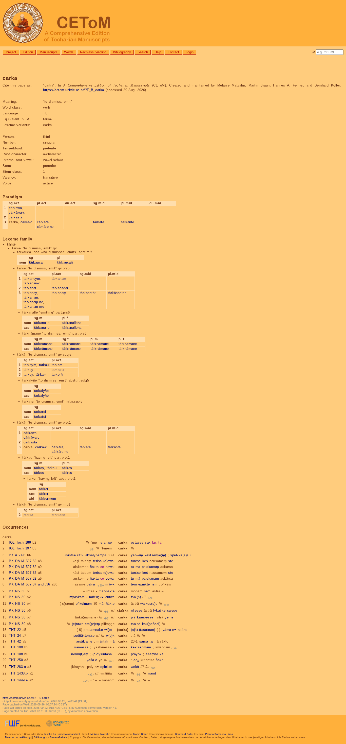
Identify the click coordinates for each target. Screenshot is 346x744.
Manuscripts (48, 52)
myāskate (77, 597)
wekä (135, 667)
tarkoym (30, 365)
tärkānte (127, 222)
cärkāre (43, 222)
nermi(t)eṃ (79, 654)
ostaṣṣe (137, 542)
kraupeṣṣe (145, 617)
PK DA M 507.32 (22, 561)
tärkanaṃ (31, 297)
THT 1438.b (18, 673)
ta (159, 542)
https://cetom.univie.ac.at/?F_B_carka (73, 90)
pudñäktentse (84, 635)
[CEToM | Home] (173, 23)
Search (143, 52)
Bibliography (122, 52)
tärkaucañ (65, 262)
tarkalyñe (41, 391)
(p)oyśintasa (102, 654)
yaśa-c (92, 660)
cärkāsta (16, 217)
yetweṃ (137, 555)
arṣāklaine (84, 641)
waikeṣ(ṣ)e (148, 603)
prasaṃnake (93, 630)
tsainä (136, 624)
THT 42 (15, 641)
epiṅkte (144, 584)
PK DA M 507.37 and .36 (29, 584)
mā (138, 567)
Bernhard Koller (184, 734)
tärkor (43, 489)
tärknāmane (43, 344)
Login (190, 52)
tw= (152, 641)
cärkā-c (26, 222)
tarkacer (58, 370)
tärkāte (98, 222)
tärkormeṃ (47, 498)
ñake (159, 660)
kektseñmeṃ (141, 647)
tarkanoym (32, 279)
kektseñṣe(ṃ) (155, 555)
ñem (147, 591)
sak (148, 542)
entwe (110, 597)
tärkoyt (29, 370)
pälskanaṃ (150, 567)
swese (172, 610)
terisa (97, 561)
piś (133, 617)
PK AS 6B (17, 555)
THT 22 (15, 630)
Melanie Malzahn (100, 734)
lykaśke (159, 610)
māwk (109, 584)
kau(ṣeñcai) (151, 624)
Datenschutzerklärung (18, 737)
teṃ (134, 584)
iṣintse (70, 555)
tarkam (57, 365)
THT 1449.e (18, 680)
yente (169, 617)
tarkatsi (40, 412)
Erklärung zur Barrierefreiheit (50, 737)
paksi (91, 584)
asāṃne (152, 654)
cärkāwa (15, 208)
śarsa (143, 641)
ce (102, 567)
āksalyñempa (95, 555)
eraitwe (106, 542)
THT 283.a (17, 667)
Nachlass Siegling (93, 52)
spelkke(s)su (180, 555)
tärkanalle (42, 323)
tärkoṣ (39, 468)
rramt (152, 673)
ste (170, 561)
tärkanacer (60, 288)
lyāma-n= (169, 630)
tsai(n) (136, 597)
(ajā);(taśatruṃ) (143, 630)
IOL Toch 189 (20, 542)
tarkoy (28, 374)
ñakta (94, 567)
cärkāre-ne (45, 227)
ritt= (80, 555)
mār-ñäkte (107, 591)
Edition (28, 52)
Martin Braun (140, 734)
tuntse (136, 561)
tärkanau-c (32, 283)
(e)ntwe (78, 624)
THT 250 (16, 660)
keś (145, 561)
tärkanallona (72, 323)
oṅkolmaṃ (84, 603)
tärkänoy (30, 293)
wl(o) (108, 630)
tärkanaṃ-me (34, 306)
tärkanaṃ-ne (33, 302)
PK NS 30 (17, 591)
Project (11, 52)
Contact (173, 52)
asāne (182, 630)
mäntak (102, 641)
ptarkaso (58, 515)
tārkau (44, 365)
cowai (110, 567)
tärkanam (59, 279)
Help (158, 52)
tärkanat (30, 288)
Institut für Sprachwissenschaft (62, 734)
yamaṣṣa (81, 647)
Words (68, 52)
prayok (136, 654)
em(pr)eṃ (92, 624)
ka (161, 654)
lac (154, 542)
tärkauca (36, 262)
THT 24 (15, 635)
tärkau (51, 468)
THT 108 (16, 647)
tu (132, 567)
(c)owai (109, 561)
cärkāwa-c (17, 212)
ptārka (28, 515)
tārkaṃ (41, 374)
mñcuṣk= (96, 597)
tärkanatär (88, 293)
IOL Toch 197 (20, 548)
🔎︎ (313, 52)
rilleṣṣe (136, 610)
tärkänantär (117, 293)
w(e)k (110, 635)
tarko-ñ (57, 374)
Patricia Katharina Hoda (219, 734)
